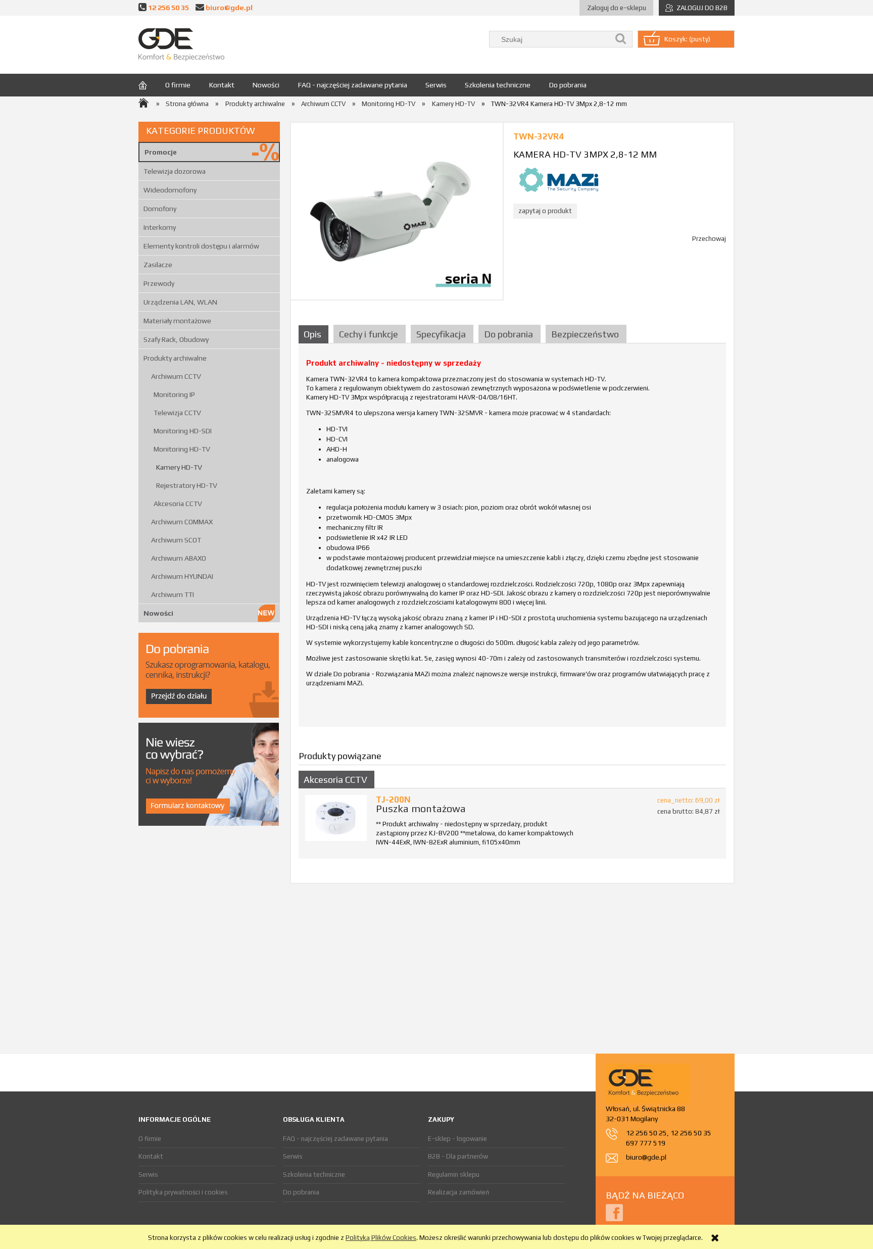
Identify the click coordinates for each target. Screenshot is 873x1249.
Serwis (148, 1174)
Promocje (160, 152)
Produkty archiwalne (175, 358)
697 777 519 (645, 1143)
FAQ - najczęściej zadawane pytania (335, 1138)
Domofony (159, 209)
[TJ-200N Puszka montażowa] (336, 818)
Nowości (158, 613)
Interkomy (159, 227)
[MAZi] (558, 179)
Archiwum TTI (172, 594)
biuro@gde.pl (229, 7)
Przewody (158, 283)
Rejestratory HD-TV (186, 485)
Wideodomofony (170, 190)
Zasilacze (157, 265)
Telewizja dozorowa (174, 171)
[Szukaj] (621, 39)
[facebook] (614, 1212)
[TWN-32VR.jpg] (397, 211)
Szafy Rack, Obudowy (176, 339)
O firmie (149, 1138)
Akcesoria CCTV (178, 503)
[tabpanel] (512, 539)
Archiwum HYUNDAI (182, 576)
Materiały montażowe (177, 321)
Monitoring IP (174, 394)
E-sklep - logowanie (457, 1138)
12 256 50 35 (168, 7)
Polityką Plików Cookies (381, 1237)
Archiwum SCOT (176, 540)
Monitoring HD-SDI (183, 431)
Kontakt (150, 1156)
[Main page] (181, 44)
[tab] (315, 334)
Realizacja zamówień (458, 1192)
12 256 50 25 (646, 1133)
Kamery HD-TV (179, 467)
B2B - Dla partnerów (458, 1156)
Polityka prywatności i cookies (183, 1192)
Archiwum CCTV (176, 376)
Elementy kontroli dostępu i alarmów (201, 246)
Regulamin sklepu (453, 1174)
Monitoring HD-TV (182, 449)
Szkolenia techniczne (314, 1174)
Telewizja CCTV (177, 413)
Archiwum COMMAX (182, 522)
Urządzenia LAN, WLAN (180, 302)
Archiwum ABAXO (178, 558)
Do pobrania (301, 1192)
